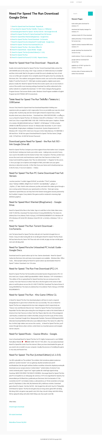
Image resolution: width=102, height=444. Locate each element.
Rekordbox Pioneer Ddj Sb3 (17, 422)
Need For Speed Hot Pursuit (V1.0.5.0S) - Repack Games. (30, 57)
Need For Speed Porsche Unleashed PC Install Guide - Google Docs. (33, 42)
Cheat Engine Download (16, 407)
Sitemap (79, 2)
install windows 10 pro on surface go (82, 56)
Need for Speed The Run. (20, 55)
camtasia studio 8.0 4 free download (82, 35)
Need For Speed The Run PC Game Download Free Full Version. (32, 34)
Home (72, 2)
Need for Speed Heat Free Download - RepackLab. (27, 26)
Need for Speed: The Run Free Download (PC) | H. (27, 44)
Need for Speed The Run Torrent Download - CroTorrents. (30, 39)
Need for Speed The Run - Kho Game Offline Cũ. (27, 47)
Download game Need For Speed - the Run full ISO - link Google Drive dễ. (34, 31)
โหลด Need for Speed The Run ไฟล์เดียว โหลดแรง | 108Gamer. (32, 29)
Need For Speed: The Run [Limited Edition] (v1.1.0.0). (28, 52)
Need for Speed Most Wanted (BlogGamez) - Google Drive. (30, 37)
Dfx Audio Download (15, 414)
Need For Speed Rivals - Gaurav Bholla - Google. (27, 50)
